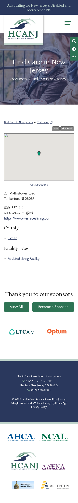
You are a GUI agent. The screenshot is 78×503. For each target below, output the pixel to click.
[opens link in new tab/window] (21, 444)
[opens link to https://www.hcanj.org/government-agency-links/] (23, 492)
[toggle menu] (68, 23)
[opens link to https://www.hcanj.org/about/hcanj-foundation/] (25, 474)
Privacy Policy (39, 407)
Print (56, 128)
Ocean (12, 238)
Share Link (67, 128)
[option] (21, 332)
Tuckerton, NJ (45, 122)
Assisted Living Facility (24, 259)
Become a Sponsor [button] (53, 307)
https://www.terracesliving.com (27, 218)
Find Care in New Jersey (18, 122)
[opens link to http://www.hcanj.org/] (23, 28)
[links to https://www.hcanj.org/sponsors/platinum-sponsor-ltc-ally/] (21, 340)
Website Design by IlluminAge (50, 403)
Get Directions (39, 184)
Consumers (18, 79)
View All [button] (16, 307)
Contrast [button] (74, 49)
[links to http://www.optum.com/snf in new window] (57, 339)
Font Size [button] (74, 57)
